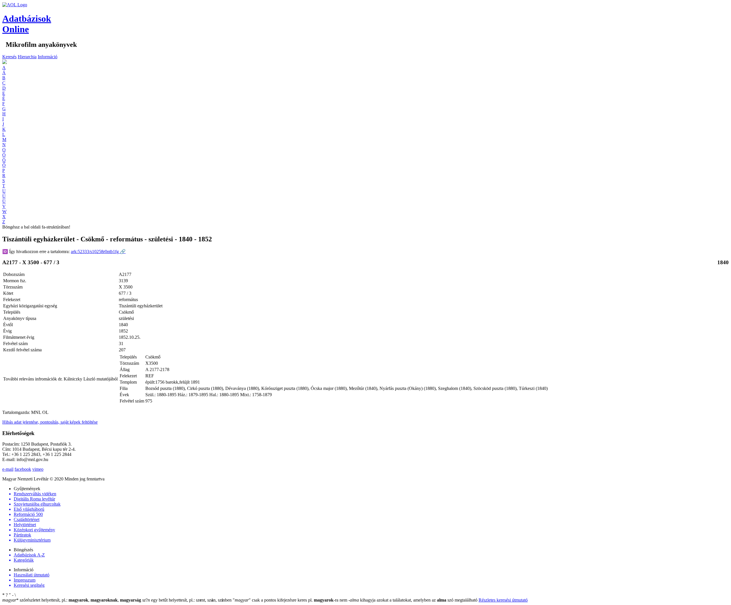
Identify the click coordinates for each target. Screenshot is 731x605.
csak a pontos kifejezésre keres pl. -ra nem (290, 600)
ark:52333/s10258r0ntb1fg (98, 251)
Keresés (9, 56)
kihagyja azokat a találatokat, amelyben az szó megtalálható (413, 600)
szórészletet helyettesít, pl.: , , (71, 600)
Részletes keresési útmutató (503, 600)
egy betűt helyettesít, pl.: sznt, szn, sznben (187, 600)
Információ (47, 56)
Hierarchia (27, 56)
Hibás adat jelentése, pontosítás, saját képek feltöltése (50, 422)
